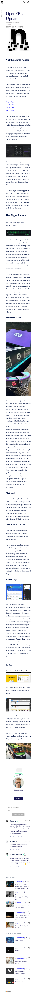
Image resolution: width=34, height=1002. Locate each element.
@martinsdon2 (20, 912)
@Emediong (19, 881)
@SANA (19, 902)
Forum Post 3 (11, 108)
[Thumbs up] (11, 836)
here (18, 199)
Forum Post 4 (11, 111)
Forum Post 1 (11, 102)
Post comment (18, 814)
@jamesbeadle (18, 790)
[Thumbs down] (13, 836)
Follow (18, 798)
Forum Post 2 (11, 105)
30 (17, 775)
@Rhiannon (19, 891)
